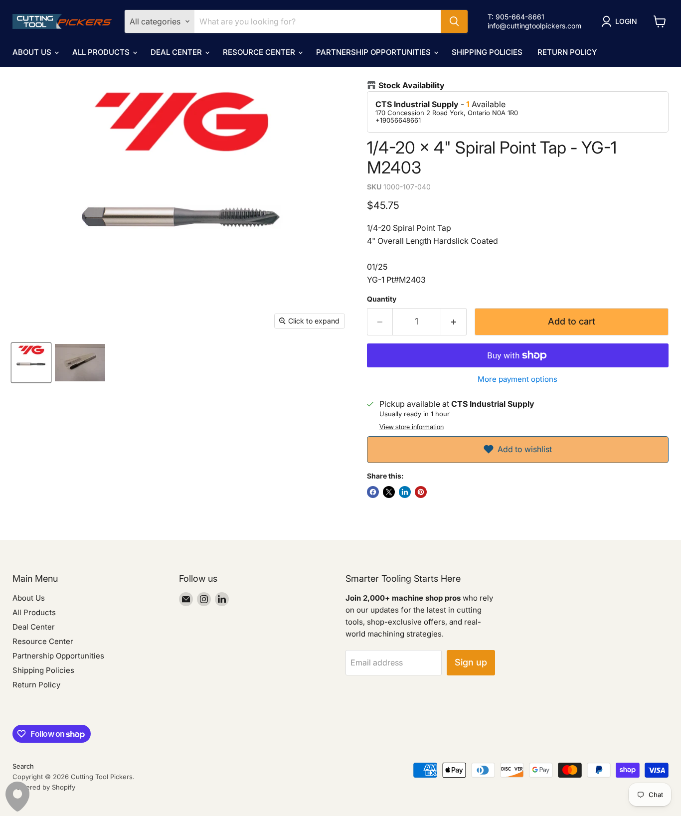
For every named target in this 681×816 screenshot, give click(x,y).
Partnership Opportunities (374, 52)
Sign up (471, 662)
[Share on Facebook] (373, 492)
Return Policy (567, 52)
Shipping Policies (487, 52)
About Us (32, 52)
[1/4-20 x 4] (31, 362)
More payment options (517, 379)
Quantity (381, 299)
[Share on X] (389, 492)
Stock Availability (411, 85)
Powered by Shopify (43, 787)
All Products (102, 52)
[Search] (454, 21)
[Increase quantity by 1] (454, 321)
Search (23, 766)
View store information (411, 427)
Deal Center (177, 52)
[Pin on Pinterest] (421, 492)
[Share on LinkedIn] (405, 492)
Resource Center (260, 52)
